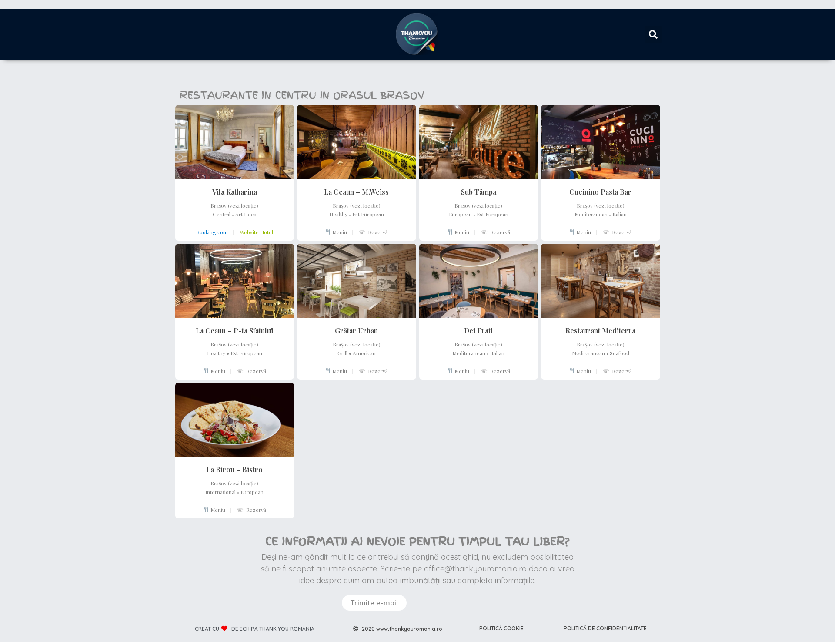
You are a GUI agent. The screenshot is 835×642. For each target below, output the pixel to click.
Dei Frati (478, 330)
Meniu (339, 232)
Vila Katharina (234, 191)
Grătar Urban (356, 330)
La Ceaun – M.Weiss (356, 191)
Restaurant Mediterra (600, 330)
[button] (653, 34)
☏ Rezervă (617, 232)
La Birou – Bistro (234, 469)
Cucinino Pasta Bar (600, 191)
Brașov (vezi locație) (234, 205)
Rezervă (373, 232)
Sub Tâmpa (478, 191)
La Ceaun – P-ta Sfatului (234, 330)
